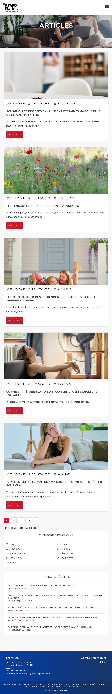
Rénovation (66, 554)
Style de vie (17, 104)
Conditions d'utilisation (51, 686)
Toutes (13, 544)
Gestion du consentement (76, 686)
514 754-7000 (18, 671)
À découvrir (16, 549)
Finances (65, 544)
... (21, 520)
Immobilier (65, 549)
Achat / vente (17, 554)
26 (28, 520)
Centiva (62, 690)
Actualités (15, 558)
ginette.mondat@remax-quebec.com (32, 674)
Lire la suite (15, 134)
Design (13, 563)
